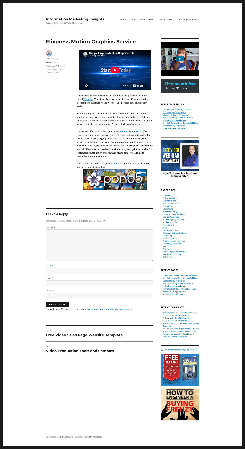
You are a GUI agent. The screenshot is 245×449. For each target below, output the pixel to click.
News (165, 228)
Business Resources (171, 203)
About (132, 20)
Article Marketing (170, 198)
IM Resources (166, 20)
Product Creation (170, 238)
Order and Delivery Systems (175, 233)
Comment (51, 227)
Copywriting (168, 209)
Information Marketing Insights (75, 19)
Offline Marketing (170, 230)
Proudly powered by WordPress (88, 437)
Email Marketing (170, 212)
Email (49, 278)
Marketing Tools (170, 222)
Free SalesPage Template (174, 128)
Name (49, 266)
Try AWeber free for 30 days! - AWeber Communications (180, 86)
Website (50, 291)
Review (166, 249)
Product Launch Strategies (174, 241)
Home (122, 20)
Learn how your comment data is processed (109, 309)
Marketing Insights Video (173, 220)
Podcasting (167, 236)
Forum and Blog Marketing (174, 214)
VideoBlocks (124, 131)
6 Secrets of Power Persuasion (175, 115)
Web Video (60, 66)
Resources (50, 66)
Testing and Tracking (172, 254)
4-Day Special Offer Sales (173, 294)
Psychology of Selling (172, 244)
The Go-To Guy (52, 59)
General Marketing (171, 217)
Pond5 (139, 131)
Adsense (166, 195)
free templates (52, 69)
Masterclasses (146, 20)
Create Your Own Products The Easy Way (180, 275)
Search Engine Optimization (175, 252)
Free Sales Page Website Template (184, 329)
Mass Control (168, 225)
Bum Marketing (169, 201)
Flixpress (88, 99)
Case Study (167, 206)
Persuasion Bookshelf (188, 20)
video (56, 72)
